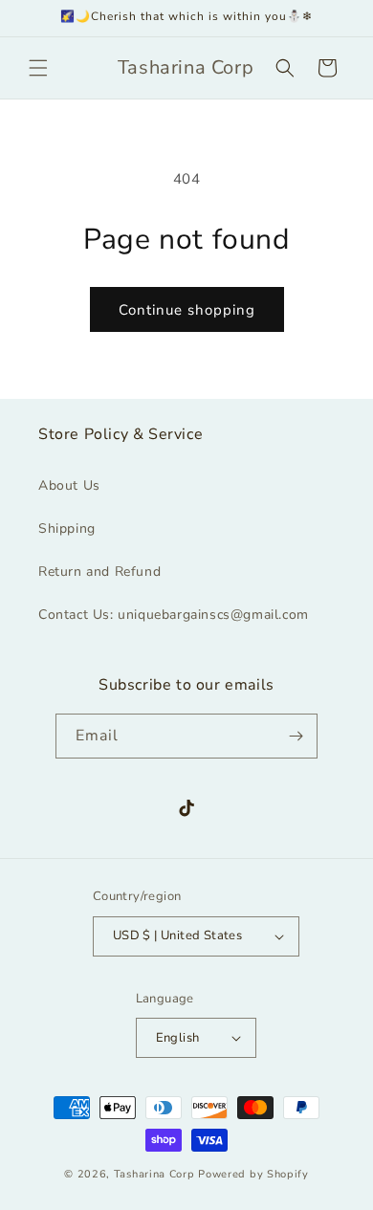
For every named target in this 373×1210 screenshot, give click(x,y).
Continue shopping (187, 309)
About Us (69, 485)
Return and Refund (99, 571)
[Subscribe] (295, 736)
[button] (38, 68)
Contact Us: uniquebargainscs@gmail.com (173, 614)
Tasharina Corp (154, 1174)
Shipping (67, 528)
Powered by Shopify (253, 1174)
